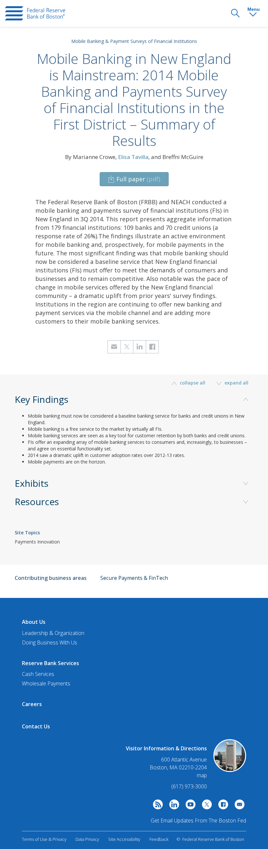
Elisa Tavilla (133, 157)
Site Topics (27, 532)
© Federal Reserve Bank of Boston (210, 839)
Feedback (158, 839)
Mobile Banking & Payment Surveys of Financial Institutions (134, 41)
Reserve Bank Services (50, 663)
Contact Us (36, 726)
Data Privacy (87, 839)
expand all (235, 383)
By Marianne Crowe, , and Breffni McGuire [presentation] (134, 157)
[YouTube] (188, 806)
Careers (32, 704)
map (202, 775)
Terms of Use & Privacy (44, 839)
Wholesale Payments (46, 683)
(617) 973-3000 (189, 786)
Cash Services (38, 674)
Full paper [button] (138, 179)
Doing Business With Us (49, 642)
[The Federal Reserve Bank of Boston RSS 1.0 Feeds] (156, 806)
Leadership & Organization (53, 633)
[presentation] (35, 13)
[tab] (134, 440)
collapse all (192, 383)
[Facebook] (221, 806)
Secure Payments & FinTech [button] (134, 578)
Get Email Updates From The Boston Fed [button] (198, 820)
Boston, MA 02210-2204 (178, 767)
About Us (33, 621)
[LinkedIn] (172, 806)
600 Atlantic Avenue (184, 760)
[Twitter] (205, 806)
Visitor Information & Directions (166, 748)
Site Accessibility (124, 839)
